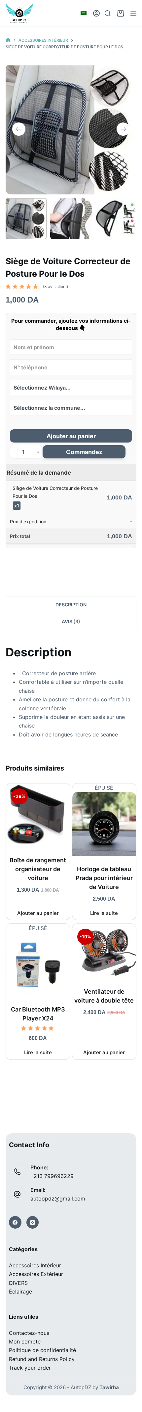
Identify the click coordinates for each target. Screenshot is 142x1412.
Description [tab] (71, 604)
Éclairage (20, 1291)
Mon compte (25, 1341)
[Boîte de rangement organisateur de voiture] (38, 815)
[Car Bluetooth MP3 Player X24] (38, 965)
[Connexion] (96, 13)
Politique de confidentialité (42, 1350)
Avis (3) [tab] (71, 621)
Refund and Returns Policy (42, 1359)
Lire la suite (104, 913)
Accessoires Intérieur (35, 1265)
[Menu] (133, 13)
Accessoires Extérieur (36, 1274)
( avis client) (55, 286)
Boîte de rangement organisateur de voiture (38, 869)
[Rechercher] (108, 13)
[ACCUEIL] (8, 40)
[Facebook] (15, 1222)
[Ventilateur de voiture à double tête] (104, 951)
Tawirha (109, 1387)
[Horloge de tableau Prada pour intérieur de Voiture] (104, 824)
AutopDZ (81, 1387)
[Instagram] (32, 1222)
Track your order (30, 1367)
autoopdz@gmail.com (57, 1198)
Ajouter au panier (71, 436)
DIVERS (18, 1283)
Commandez (84, 451)
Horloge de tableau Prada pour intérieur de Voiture (104, 878)
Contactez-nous (29, 1333)
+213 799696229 (52, 1176)
